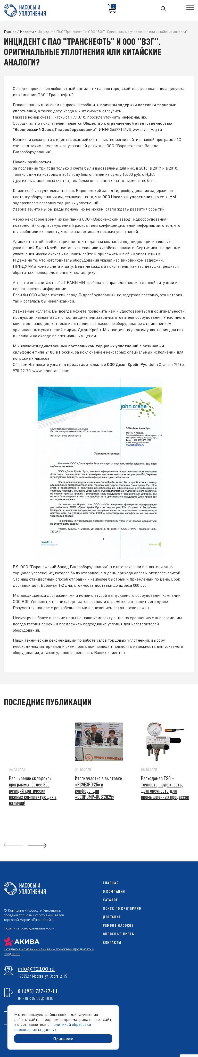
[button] (37, 845)
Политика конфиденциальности (29, 928)
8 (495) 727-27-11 (38, 991)
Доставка (112, 917)
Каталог (110, 900)
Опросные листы (119, 934)
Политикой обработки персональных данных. (52, 1026)
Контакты (112, 942)
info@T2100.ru (36, 969)
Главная (111, 883)
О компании (114, 891)
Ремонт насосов (118, 925)
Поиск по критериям (122, 908)
